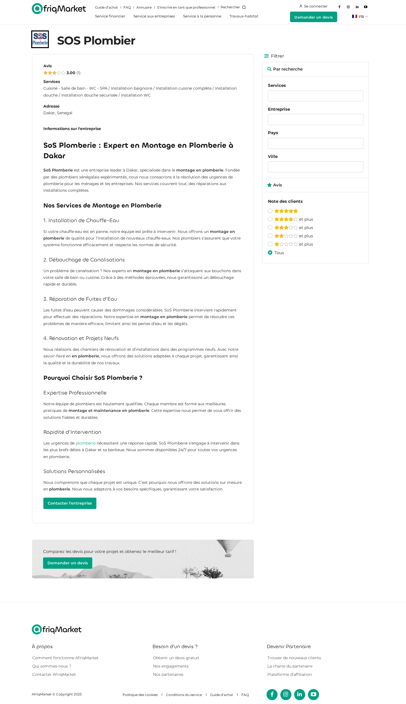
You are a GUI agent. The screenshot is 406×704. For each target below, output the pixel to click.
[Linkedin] (357, 7)
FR (361, 16)
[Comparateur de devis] (59, 8)
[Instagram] (348, 7)
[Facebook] (340, 7)
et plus (305, 219)
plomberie (86, 443)
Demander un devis (68, 562)
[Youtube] (366, 7)
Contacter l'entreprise (70, 503)
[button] (234, 7)
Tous (279, 252)
